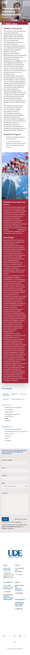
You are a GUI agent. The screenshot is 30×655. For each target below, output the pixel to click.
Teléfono (4, 475)
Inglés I (7, 418)
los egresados (13, 229)
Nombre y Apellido (7, 460)
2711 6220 (19, 574)
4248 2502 (8, 592)
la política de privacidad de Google (14, 525)
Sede (3, 483)
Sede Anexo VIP (8, 595)
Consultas (4, 493)
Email (3, 468)
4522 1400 (19, 593)
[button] (27, 2)
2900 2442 (8, 573)
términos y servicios (7, 528)
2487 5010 (19, 609)
